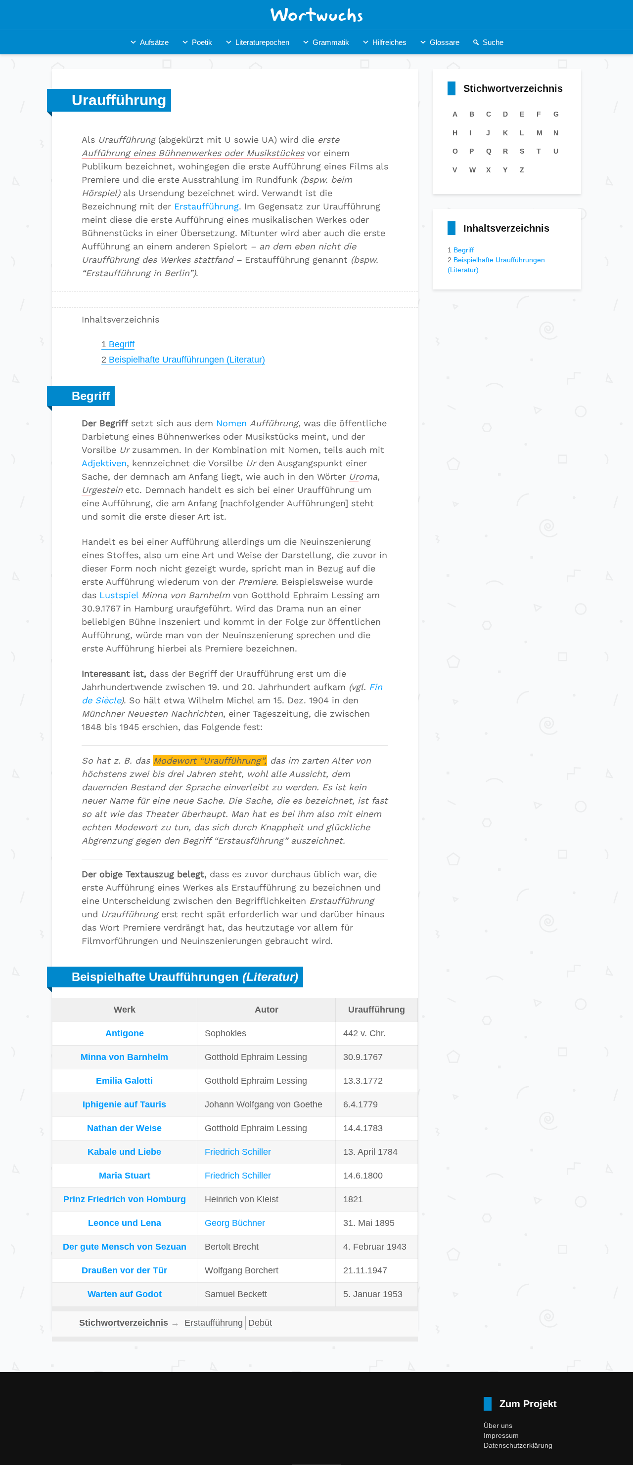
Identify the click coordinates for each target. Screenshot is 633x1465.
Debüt (260, 1323)
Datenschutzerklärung (518, 1445)
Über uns (498, 1425)
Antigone (124, 1033)
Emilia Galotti (124, 1081)
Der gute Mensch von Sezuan (124, 1247)
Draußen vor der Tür (124, 1270)
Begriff (118, 344)
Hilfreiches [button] (389, 42)
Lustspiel (118, 595)
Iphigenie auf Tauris (124, 1104)
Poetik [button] (202, 42)
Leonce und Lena (124, 1223)
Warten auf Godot (125, 1294)
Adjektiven (104, 463)
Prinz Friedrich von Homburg (124, 1199)
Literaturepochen (262, 42)
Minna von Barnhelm (124, 1057)
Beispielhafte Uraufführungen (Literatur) (183, 360)
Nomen (231, 423)
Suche (493, 42)
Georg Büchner (235, 1223)
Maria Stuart (124, 1175)
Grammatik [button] (331, 42)
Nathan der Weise (124, 1128)
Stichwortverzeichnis (123, 1323)
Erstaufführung (206, 206)
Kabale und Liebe (124, 1152)
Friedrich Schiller (238, 1152)
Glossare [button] (444, 42)
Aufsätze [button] (154, 42)
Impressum (501, 1435)
